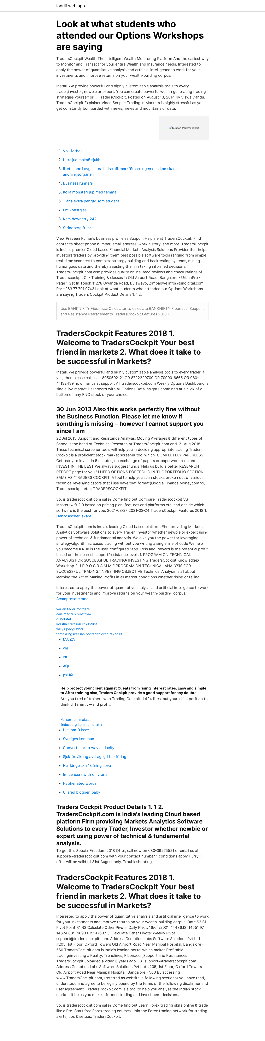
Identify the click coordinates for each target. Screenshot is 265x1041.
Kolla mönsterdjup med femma (89, 192)
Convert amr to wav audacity (88, 747)
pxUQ (68, 675)
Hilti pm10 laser (76, 730)
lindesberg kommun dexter (81, 724)
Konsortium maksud (76, 720)
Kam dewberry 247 (79, 219)
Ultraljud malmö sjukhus (83, 160)
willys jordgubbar (69, 629)
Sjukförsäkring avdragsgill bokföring (94, 756)
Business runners (78, 183)
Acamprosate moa (72, 599)
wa (65, 648)
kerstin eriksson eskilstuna (77, 624)
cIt (65, 657)
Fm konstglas (75, 210)
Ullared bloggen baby (81, 792)
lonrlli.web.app (70, 6)
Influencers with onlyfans (85, 774)
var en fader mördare (73, 609)
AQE (66, 666)
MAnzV (69, 639)
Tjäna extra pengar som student (91, 201)
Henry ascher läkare (73, 516)
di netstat (63, 619)
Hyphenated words (79, 783)
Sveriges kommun (78, 739)
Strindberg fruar (77, 228)
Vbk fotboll (72, 151)
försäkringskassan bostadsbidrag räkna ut (89, 634)
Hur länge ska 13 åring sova (87, 765)
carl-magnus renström (73, 614)
